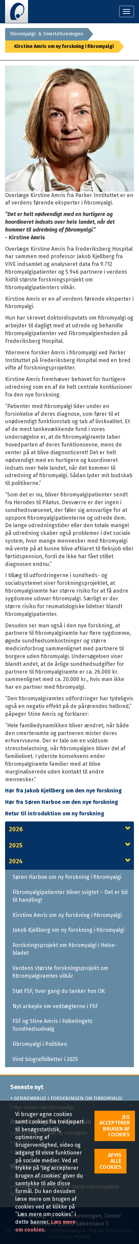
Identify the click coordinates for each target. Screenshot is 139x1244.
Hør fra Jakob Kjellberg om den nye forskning (63, 790)
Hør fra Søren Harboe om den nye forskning (62, 802)
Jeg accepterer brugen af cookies (115, 1126)
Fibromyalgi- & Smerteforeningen (46, 34)
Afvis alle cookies (110, 1161)
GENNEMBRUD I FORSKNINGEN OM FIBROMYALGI (67, 1098)
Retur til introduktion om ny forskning (54, 813)
